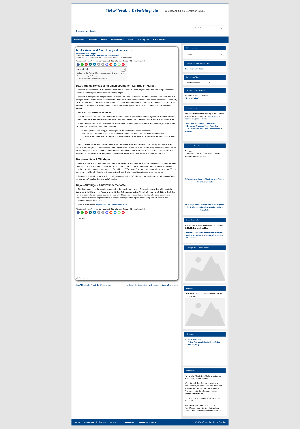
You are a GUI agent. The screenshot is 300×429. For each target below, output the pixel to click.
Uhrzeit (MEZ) (193, 345)
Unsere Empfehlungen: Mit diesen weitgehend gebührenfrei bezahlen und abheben (204, 235)
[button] (78, 64)
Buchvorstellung (117, 39)
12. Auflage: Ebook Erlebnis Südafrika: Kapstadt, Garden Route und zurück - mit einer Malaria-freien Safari (205, 207)
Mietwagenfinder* (195, 339)
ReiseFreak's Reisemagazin (97, 55)
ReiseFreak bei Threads (194, 123)
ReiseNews (93, 39)
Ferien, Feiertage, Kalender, (204, 342)
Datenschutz (201, 119)
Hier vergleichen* (192, 98)
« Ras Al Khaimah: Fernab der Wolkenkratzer (93, 285)
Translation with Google (86, 31)
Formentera (83, 278)
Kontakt (77, 422)
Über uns (102, 422)
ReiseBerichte (79, 39)
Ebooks (104, 39)
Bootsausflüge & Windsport (89, 76)
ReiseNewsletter (159, 39)
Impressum (129, 422)
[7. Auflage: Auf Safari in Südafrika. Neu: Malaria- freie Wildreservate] (205, 175)
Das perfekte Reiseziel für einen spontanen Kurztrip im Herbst (102, 73)
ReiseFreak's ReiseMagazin (132, 10)
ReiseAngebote (143, 39)
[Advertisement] (126, 245)
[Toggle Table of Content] (122, 70)
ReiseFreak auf (197, 129)
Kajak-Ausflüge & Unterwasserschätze (93, 78)
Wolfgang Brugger (111, 57)
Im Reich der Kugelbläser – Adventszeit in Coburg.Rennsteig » (152, 285)
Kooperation (89, 422)
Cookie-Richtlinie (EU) (147, 422)
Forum (130, 39)
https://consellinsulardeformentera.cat (111, 205)
